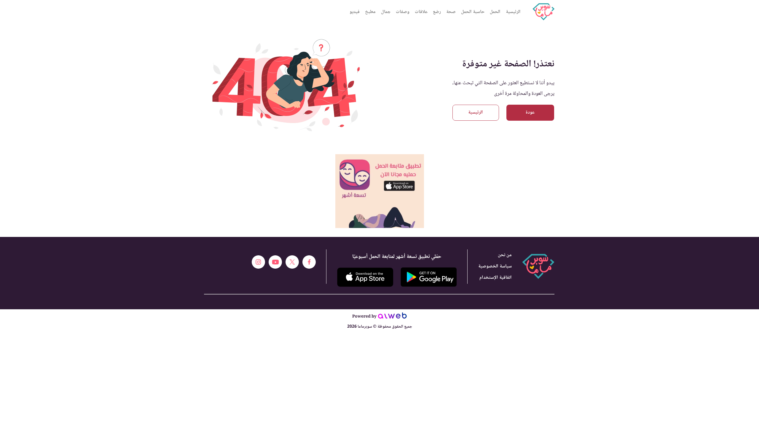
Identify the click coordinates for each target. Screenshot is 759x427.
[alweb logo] (392, 317)
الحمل (495, 12)
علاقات (421, 12)
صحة (451, 12)
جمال (385, 12)
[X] (292, 262)
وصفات (402, 12)
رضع (437, 12)
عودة (530, 113)
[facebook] (309, 262)
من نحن (505, 255)
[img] (379, 157)
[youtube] (275, 262)
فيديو (355, 12)
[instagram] (258, 262)
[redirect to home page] (543, 11)
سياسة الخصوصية (495, 266)
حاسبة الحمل (472, 12)
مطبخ (370, 12)
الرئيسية (513, 12)
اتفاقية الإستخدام (495, 278)
